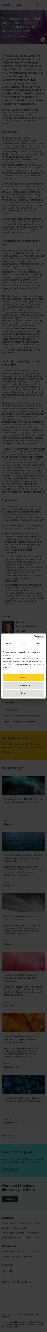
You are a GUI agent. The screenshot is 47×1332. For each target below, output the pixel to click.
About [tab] (38, 643)
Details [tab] (24, 643)
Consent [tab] (8, 643)
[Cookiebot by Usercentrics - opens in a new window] (33, 636)
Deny (23, 693)
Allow (23, 677)
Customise (22, 685)
